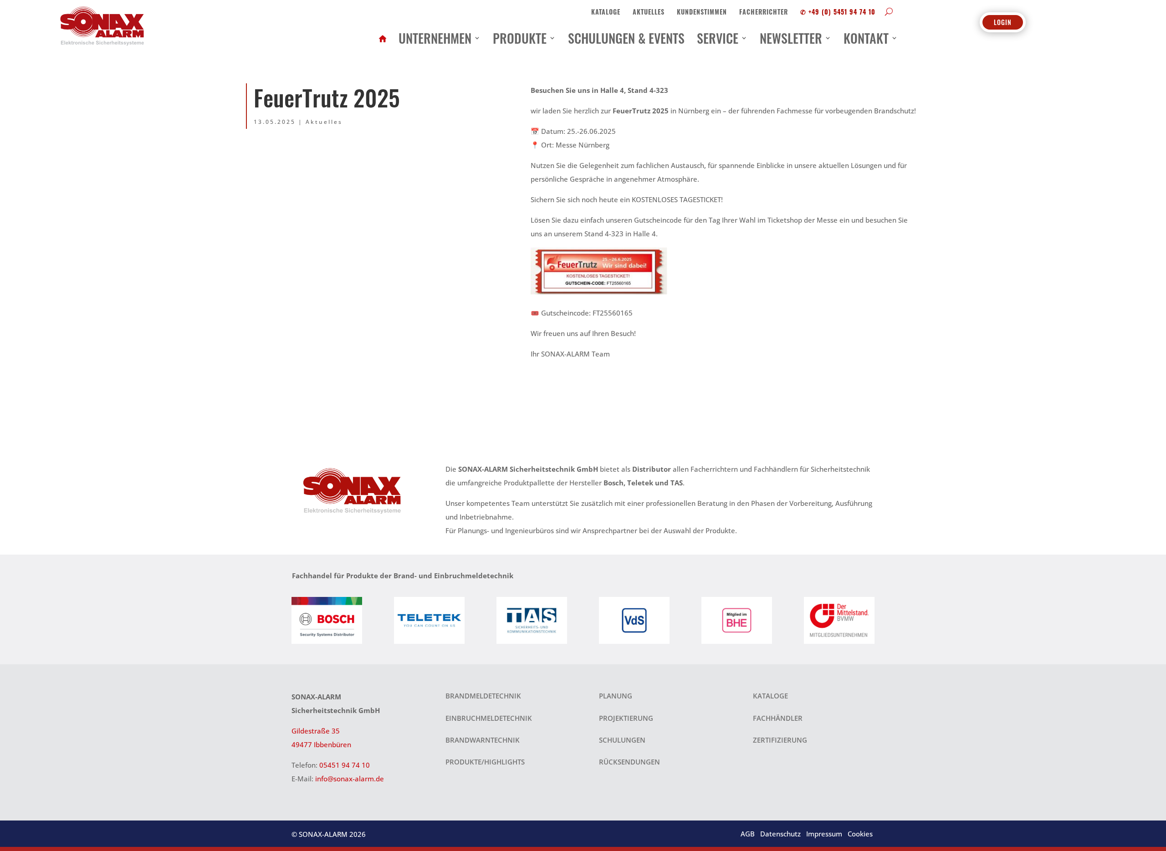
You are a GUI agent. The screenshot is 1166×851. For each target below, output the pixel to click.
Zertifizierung (780, 739)
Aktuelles (649, 11)
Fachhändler (778, 718)
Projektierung (626, 718)
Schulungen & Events (626, 37)
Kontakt (866, 37)
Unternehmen (435, 37)
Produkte (520, 37)
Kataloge (605, 11)
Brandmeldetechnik (483, 695)
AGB (748, 833)
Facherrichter (763, 11)
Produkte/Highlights (485, 761)
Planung (615, 695)
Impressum (824, 833)
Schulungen (622, 739)
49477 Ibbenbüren (321, 744)
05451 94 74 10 (344, 764)
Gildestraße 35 (316, 730)
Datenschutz (780, 833)
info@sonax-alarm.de (349, 778)
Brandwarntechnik (482, 739)
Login (1003, 22)
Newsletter (791, 37)
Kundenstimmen (702, 11)
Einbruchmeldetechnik (488, 718)
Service (717, 37)
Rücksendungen (629, 761)
